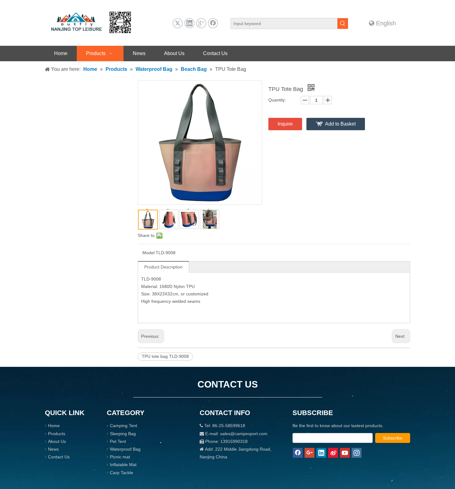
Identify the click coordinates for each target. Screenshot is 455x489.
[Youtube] (345, 453)
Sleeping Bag (123, 433)
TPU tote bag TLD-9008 (165, 356)
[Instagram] (357, 453)
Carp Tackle (121, 472)
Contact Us (59, 456)
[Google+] (201, 23)
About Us (57, 441)
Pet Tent (118, 441)
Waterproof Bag (125, 449)
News (53, 449)
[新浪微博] (333, 453)
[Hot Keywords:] (342, 23)
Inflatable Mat (123, 464)
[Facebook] (213, 23)
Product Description (163, 266)
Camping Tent (123, 425)
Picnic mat (120, 456)
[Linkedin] (189, 23)
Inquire (285, 124)
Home (54, 425)
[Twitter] (178, 23)
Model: (149, 252)
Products (56, 433)
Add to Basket (340, 124)
